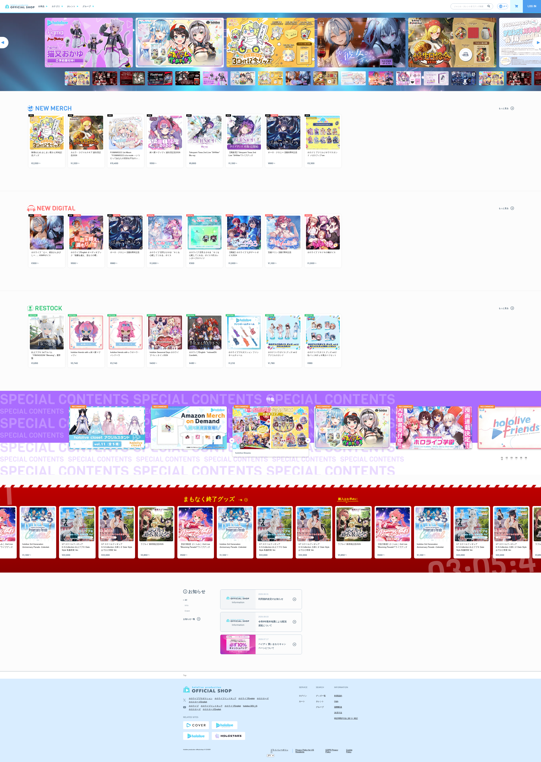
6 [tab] (526, 458)
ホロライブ (194, 706)
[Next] (537, 42)
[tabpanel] (270, 431)
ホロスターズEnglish (198, 702)
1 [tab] (502, 458)
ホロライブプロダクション (200, 698)
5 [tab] (521, 458)
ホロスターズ (263, 698)
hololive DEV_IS (250, 706)
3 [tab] (512, 458)
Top (184, 675)
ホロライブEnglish (246, 698)
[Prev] (4, 42)
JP (504, 6)
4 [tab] (516, 458)
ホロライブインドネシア (225, 698)
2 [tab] (507, 458)
